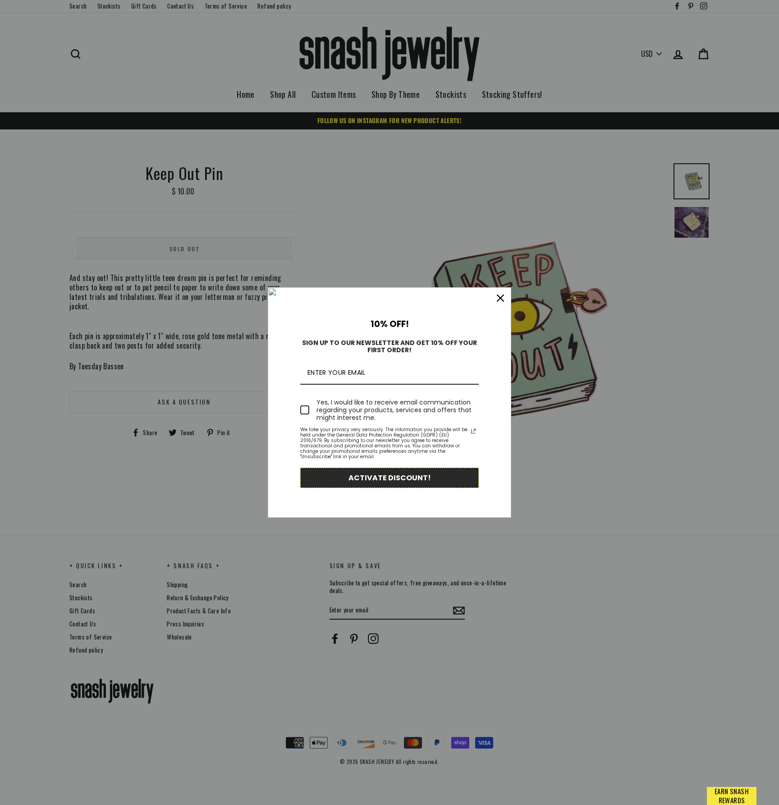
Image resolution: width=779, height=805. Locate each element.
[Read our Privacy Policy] (473, 431)
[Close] (500, 298)
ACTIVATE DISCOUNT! (389, 478)
